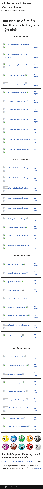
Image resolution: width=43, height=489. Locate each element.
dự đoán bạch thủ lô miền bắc (18, 44)
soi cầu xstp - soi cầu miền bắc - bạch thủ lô (18, 461)
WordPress (16, 487)
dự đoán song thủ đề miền (17, 101)
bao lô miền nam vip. (16, 290)
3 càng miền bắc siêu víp (17, 219)
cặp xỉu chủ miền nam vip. (18, 299)
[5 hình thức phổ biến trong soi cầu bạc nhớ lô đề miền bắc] (22, 442)
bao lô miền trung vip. (16, 383)
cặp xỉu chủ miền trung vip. (18, 391)
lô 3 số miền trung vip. (17, 418)
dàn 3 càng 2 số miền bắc (17, 227)
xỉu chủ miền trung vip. (17, 357)
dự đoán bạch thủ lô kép (17, 75)
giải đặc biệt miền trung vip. (18, 365)
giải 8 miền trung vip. (16, 374)
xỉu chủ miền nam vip (15, 264)
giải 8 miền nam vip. (16, 282)
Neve (3, 487)
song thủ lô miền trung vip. (18, 400)
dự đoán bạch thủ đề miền (17, 92)
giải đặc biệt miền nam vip (17, 273)
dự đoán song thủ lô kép (16, 84)
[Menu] (39, 6)
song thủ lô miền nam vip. (18, 307)
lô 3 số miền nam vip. (16, 336)
